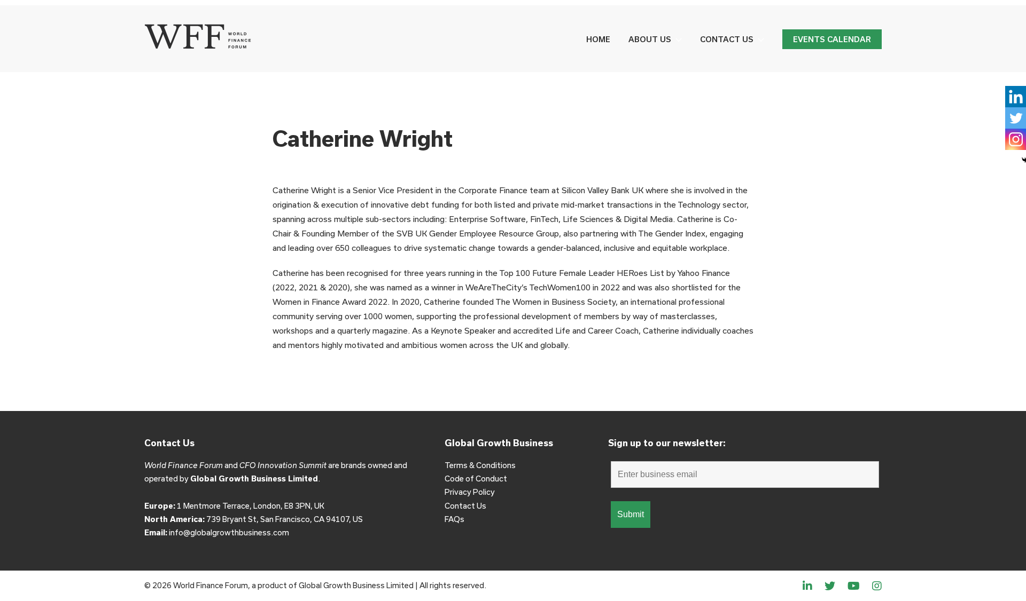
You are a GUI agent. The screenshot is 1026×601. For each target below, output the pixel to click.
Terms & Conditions (480, 465)
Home (598, 39)
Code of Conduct (476, 478)
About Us (649, 39)
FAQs (454, 519)
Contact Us (726, 39)
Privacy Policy (470, 491)
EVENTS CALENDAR (832, 39)
